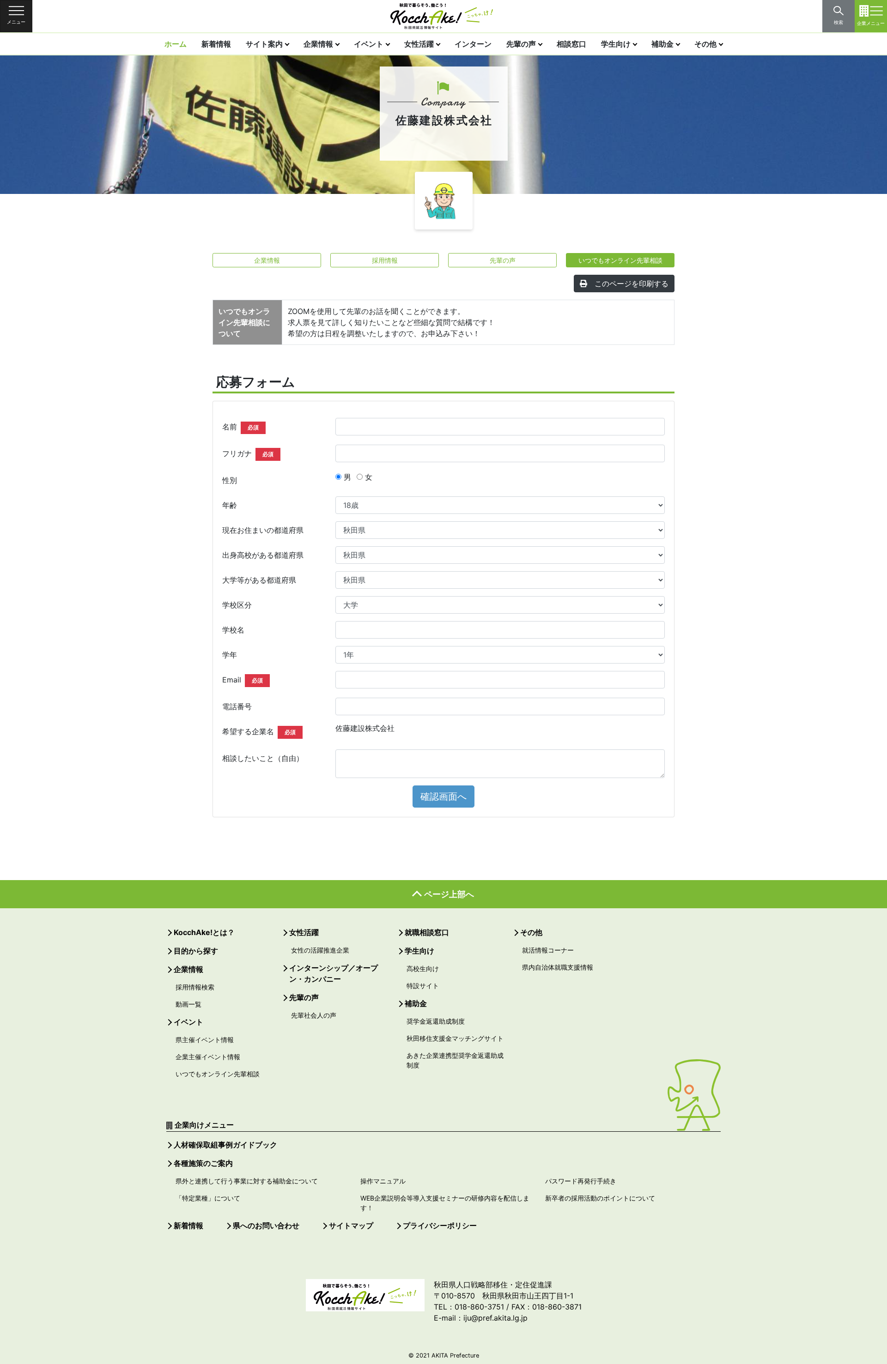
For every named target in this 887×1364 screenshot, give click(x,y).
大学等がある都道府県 (259, 580)
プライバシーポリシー (440, 1225)
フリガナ (247, 453)
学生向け (616, 43)
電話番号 (237, 706)
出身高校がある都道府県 (263, 555)
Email (242, 679)
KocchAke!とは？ (204, 932)
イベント (368, 43)
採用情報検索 (195, 987)
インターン (473, 43)
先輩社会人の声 (313, 1015)
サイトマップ (351, 1225)
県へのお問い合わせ (266, 1225)
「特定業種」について (208, 1198)
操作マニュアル (383, 1181)
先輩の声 (521, 43)
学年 (229, 654)
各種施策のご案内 (203, 1163)
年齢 (229, 505)
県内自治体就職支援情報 (557, 967)
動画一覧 (188, 1004)
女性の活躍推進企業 (320, 950)
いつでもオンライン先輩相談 (620, 260)
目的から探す (196, 950)
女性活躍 (419, 43)
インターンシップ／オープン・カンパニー (333, 973)
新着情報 (216, 43)
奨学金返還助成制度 (436, 1021)
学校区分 (237, 605)
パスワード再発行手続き (580, 1181)
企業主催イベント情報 (208, 1057)
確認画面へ (443, 796)
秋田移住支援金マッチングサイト (455, 1038)
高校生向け (423, 968)
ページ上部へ (449, 894)
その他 (705, 43)
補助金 (662, 43)
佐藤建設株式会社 (365, 728)
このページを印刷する (631, 283)
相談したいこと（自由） (263, 758)
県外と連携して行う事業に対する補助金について (247, 1181)
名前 (240, 426)
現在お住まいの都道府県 (263, 530)
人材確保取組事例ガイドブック (225, 1144)
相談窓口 (571, 43)
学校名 (233, 629)
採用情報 (385, 260)
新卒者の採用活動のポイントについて (600, 1198)
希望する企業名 (259, 731)
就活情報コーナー (548, 950)
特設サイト (423, 986)
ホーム (175, 43)
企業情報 (318, 43)
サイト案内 (264, 43)
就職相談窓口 (427, 932)
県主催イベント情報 (205, 1040)
